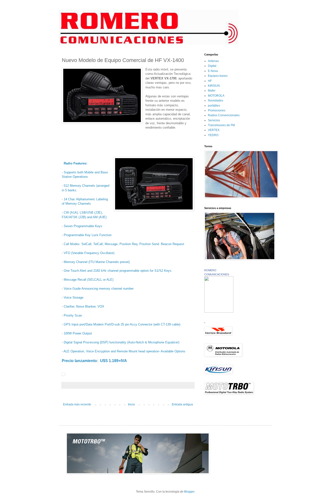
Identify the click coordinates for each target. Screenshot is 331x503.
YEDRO (213, 135)
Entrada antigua (182, 404)
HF (210, 81)
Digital (212, 66)
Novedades (215, 100)
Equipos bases (218, 75)
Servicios (214, 120)
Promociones (216, 110)
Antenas (213, 61)
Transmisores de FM (221, 125)
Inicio (131, 404)
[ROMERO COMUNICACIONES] (218, 311)
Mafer (211, 90)
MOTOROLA (216, 95)
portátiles (214, 105)
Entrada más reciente (77, 404)
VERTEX (214, 130)
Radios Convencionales (224, 115)
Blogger (189, 491)
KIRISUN (214, 85)
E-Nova (213, 71)
